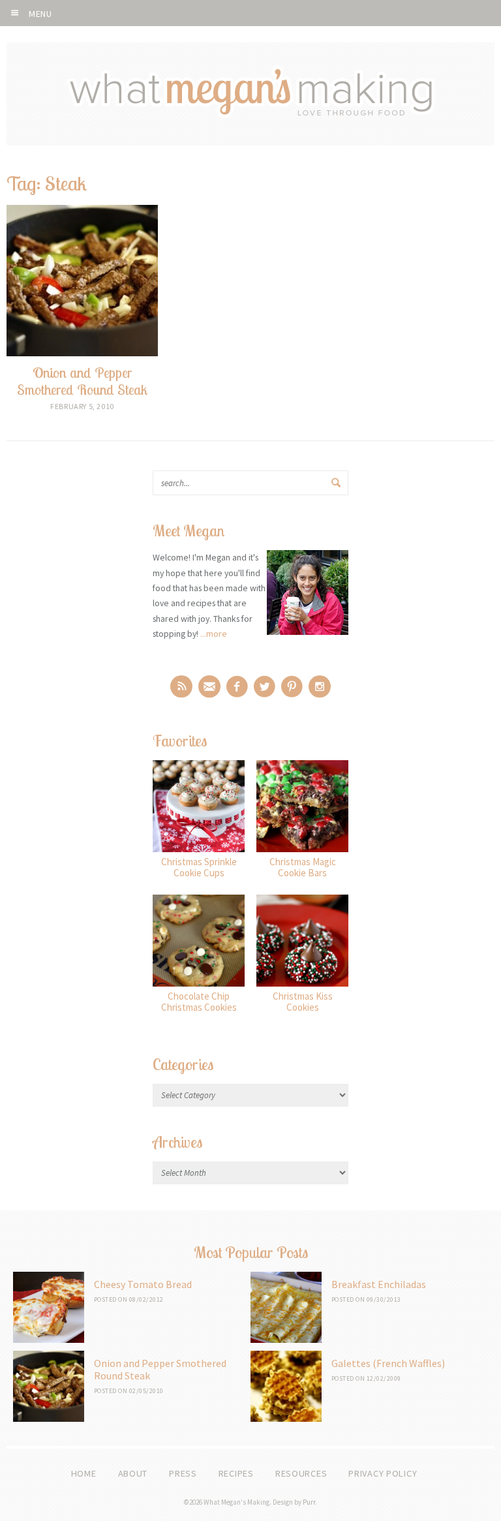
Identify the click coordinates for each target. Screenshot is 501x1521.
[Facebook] (237, 686)
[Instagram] (320, 686)
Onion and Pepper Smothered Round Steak (160, 1369)
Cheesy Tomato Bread (143, 1284)
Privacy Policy (382, 1473)
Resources (301, 1473)
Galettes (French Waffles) (388, 1363)
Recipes (236, 1473)
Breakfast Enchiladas (378, 1284)
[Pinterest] (292, 686)
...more (213, 633)
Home (84, 1473)
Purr (309, 1502)
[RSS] (181, 686)
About (133, 1473)
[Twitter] (264, 686)
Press (183, 1473)
